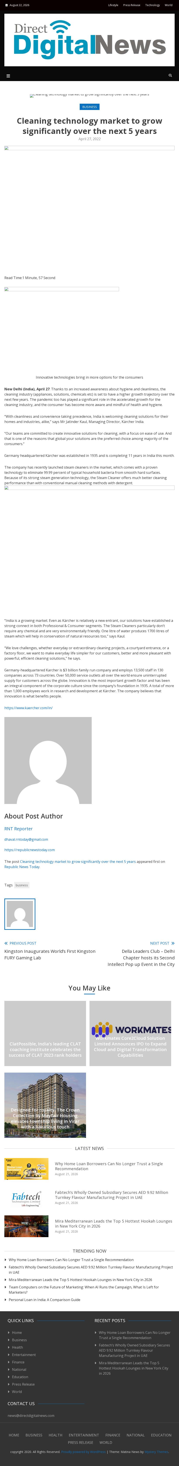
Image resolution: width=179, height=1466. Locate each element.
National (19, 1369)
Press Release (131, 5)
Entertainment (24, 1354)
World (168, 5)
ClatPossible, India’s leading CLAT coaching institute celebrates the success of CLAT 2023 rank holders (45, 1049)
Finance (18, 1362)
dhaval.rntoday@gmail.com (26, 839)
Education (20, 1376)
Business (89, 107)
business (22, 885)
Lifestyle (113, 5)
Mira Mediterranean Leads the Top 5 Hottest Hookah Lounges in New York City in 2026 (113, 1223)
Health (17, 1347)
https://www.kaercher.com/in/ (28, 708)
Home (17, 1332)
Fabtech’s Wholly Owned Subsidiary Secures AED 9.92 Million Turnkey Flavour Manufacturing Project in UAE (111, 1195)
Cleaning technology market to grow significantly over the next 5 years (78, 861)
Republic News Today (22, 866)
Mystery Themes (156, 1452)
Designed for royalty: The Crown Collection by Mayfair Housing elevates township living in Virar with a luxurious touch (45, 1118)
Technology (152, 5)
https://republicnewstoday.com (29, 849)
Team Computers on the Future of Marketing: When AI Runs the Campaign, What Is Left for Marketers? (84, 1290)
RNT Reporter (18, 829)
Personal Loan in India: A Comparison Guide (45, 1299)
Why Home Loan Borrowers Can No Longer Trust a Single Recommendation (109, 1166)
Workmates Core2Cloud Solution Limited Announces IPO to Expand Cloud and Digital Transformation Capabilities (130, 1046)
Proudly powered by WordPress (84, 1452)
